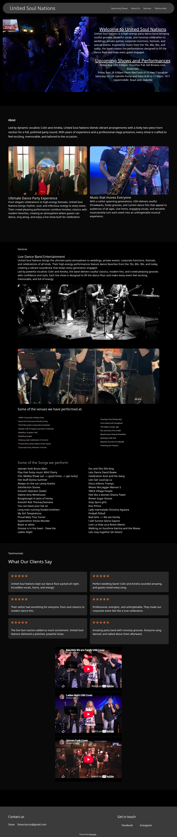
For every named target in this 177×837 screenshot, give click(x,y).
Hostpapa (92, 834)
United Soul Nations (32, 8)
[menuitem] (119, 8)
